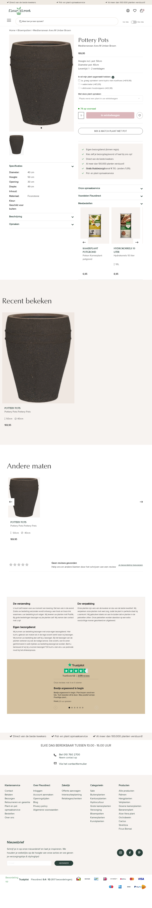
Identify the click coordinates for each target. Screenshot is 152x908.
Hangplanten (125, 798)
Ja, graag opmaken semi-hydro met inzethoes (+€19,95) (106, 80)
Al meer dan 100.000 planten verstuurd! (126, 2)
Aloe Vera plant (127, 813)
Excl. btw (141, 22)
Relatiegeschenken (72, 798)
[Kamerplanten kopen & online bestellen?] (19, 10)
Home (12, 30)
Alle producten (126, 790)
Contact (9, 790)
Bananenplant (126, 809)
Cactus (122, 821)
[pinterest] (139, 852)
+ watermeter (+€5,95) (91, 84)
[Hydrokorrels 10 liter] (125, 225)
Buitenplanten (97, 794)
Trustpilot (24, 879)
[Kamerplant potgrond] (94, 225)
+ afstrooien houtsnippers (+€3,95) (96, 88)
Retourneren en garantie (17, 802)
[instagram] (120, 852)
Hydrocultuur (97, 802)
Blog (35, 802)
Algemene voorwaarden (45, 809)
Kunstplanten (97, 821)
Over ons (9, 817)
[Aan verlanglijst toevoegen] (140, 115)
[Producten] (128, 11)
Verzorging (96, 809)
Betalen (9, 794)
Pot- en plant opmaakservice (72, 2)
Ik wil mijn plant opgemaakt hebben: (94, 76)
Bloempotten (24, 30)
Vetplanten (124, 802)
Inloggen (37, 790)
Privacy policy (40, 806)
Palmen (122, 794)
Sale (92, 790)
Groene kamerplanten (130, 806)
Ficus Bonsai (125, 828)
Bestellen (10, 813)
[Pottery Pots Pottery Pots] (24, 497)
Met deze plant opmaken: (89, 93)
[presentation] (84, 242)
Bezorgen (10, 798)
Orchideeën (125, 817)
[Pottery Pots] (38, 357)
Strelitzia (123, 825)
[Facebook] (129, 852)
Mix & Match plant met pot (110, 131)
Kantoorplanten (98, 798)
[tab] (19, 807)
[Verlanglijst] (135, 11)
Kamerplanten (97, 817)
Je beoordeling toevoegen (130, 564)
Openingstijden (41, 798)
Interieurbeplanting (72, 794)
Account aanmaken (43, 794)
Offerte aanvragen (71, 790)
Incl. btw (126, 22)
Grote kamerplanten (100, 806)
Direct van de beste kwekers (23, 2)
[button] (41, 128)
